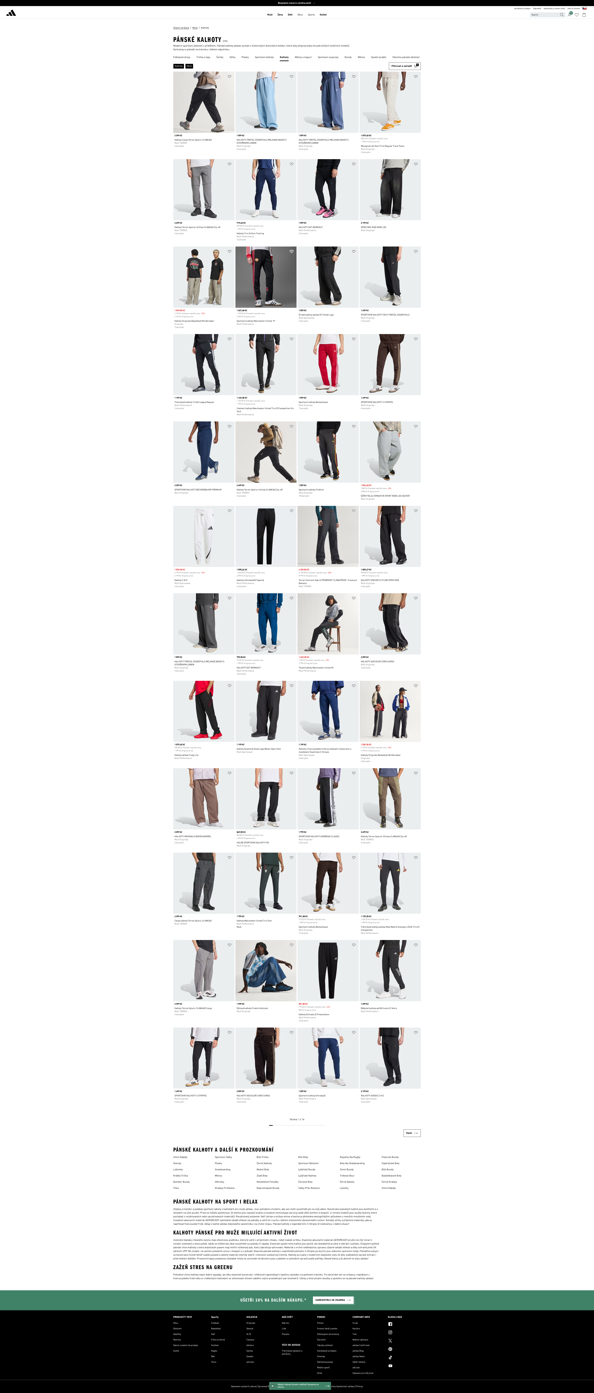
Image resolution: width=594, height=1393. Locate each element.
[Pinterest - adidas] (404, 1349)
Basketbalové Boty (391, 1176)
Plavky (218, 1163)
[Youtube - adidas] (404, 1366)
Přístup (359, 1386)
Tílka (176, 1188)
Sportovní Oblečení (308, 1163)
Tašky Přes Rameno (309, 1188)
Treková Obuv (347, 1176)
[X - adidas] (404, 1341)
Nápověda (537, 9)
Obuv (300, 15)
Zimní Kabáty (180, 1157)
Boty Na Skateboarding (352, 1163)
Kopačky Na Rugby (350, 1157)
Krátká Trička (180, 1176)
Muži (270, 15)
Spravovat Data (265, 1386)
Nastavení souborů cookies (244, 1386)
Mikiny (218, 1176)
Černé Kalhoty (264, 1163)
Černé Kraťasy (389, 1182)
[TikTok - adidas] (404, 1358)
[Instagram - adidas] (404, 1333)
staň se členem (574, 9)
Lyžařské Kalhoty (307, 1176)
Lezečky (344, 1188)
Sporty (311, 15)
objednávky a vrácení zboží (554, 9)
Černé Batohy (347, 1182)
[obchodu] (11, 13)
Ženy (280, 15)
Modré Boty (263, 1169)
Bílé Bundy (388, 1169)
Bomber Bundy (181, 1182)
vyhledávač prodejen (522, 9)
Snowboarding (222, 1169)
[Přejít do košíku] (584, 15)
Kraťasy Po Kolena (225, 1188)
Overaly (177, 1163)
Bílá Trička (262, 1157)
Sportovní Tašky (223, 1157)
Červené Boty (305, 1182)
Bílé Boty (303, 1157)
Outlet (323, 15)
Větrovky (219, 1182)
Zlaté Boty (262, 1176)
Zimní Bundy (347, 1169)
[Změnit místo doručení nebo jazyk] (584, 8)
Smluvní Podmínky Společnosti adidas (336, 1386)
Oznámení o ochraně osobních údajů (299, 1386)
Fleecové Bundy (390, 1157)
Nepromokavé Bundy (268, 1188)
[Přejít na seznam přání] (576, 15)
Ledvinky (178, 1169)
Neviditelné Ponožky (267, 1182)
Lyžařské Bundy (306, 1169)
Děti (290, 15)
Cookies (277, 1386)
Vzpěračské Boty (390, 1163)
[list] (297, 57)
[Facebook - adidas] (404, 1324)
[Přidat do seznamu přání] (229, 77)
